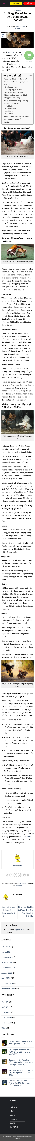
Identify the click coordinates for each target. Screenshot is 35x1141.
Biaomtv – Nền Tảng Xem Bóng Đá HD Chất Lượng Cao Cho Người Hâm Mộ (21, 1062)
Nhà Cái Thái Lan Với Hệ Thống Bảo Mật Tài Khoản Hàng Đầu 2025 (19, 1083)
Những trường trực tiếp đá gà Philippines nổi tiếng (15, 96)
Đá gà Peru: (12, 108)
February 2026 (7, 957)
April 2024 (5, 978)
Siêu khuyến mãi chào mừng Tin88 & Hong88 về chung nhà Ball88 (20, 1052)
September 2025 (8, 968)
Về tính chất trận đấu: (16, 92)
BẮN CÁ (4, 1002)
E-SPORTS (5, 1012)
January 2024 (7, 983)
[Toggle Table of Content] (29, 75)
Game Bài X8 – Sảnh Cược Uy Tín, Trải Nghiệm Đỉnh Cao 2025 (21, 1072)
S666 (9, 1136)
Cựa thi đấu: (12, 87)
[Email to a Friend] (20, 875)
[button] (4, 3)
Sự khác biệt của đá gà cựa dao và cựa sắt (17, 83)
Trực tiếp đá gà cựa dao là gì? (15, 79)
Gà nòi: (10, 106)
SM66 (14, 1136)
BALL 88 (17, 1138)
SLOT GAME (17, 10)
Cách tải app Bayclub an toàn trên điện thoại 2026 (20, 1042)
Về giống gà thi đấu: (15, 90)
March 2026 (6, 952)
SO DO (24, 1136)
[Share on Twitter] (15, 875)
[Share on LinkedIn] (28, 875)
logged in (18, 929)
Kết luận (7, 122)
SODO (19, 1136)
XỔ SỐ (4, 1028)
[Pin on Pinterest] (24, 875)
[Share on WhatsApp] (7, 875)
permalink (19, 886)
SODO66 (29, 1136)
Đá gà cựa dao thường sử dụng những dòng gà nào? (16, 102)
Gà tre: (10, 111)
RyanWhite (17, 28)
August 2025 (6, 973)
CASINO (4, 1007)
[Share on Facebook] (11, 875)
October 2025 (7, 962)
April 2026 (5, 947)
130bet (29, 836)
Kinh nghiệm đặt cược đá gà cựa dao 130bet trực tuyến (16, 118)
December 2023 (8, 988)
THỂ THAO (6, 1023)
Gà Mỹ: (10, 114)
